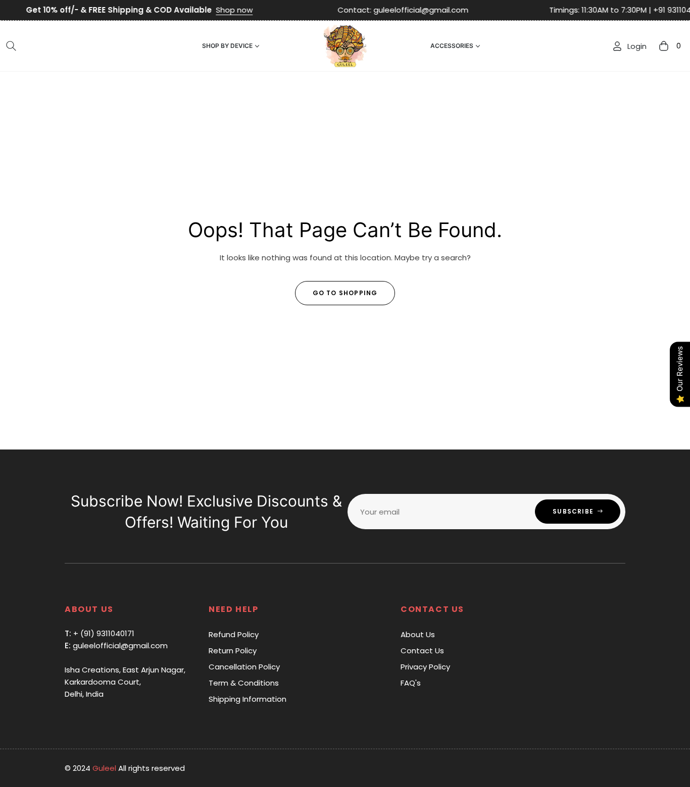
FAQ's (411, 683)
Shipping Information (247, 699)
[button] (11, 46)
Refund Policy (234, 634)
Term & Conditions (244, 683)
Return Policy (233, 650)
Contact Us (422, 650)
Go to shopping (345, 293)
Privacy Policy (425, 666)
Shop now (211, 10)
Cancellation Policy (244, 666)
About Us (418, 634)
